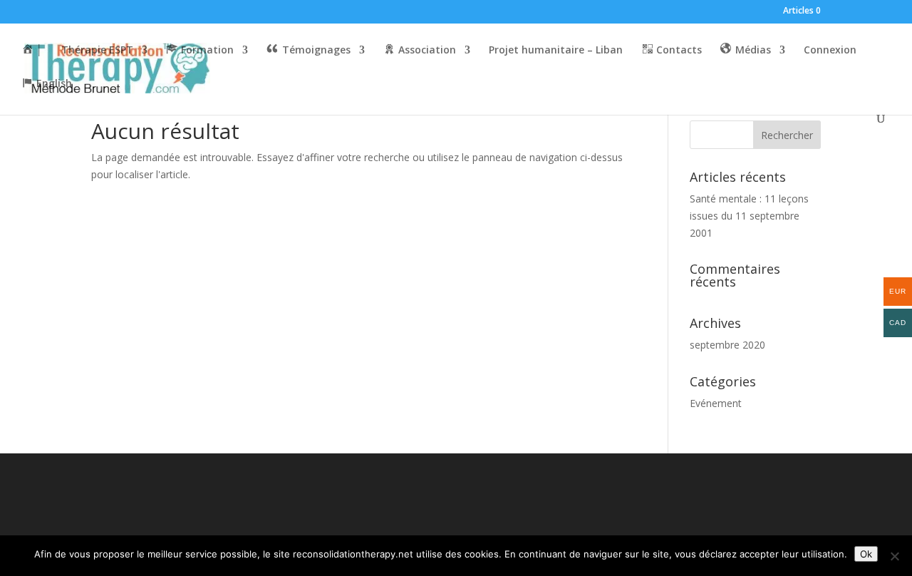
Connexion (830, 50)
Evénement (716, 403)
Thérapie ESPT (97, 50)
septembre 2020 (727, 344)
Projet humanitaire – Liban (556, 50)
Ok (866, 554)
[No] (894, 556)
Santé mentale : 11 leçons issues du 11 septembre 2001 (749, 216)
